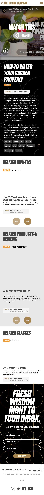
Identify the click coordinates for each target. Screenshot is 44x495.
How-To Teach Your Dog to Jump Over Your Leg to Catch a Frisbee (19, 198)
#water (8, 141)
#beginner (18, 141)
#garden (30, 146)
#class (7, 146)
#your (18, 150)
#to (14, 146)
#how (21, 146)
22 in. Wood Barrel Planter (16, 290)
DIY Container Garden (14, 367)
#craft (28, 141)
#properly (9, 150)
